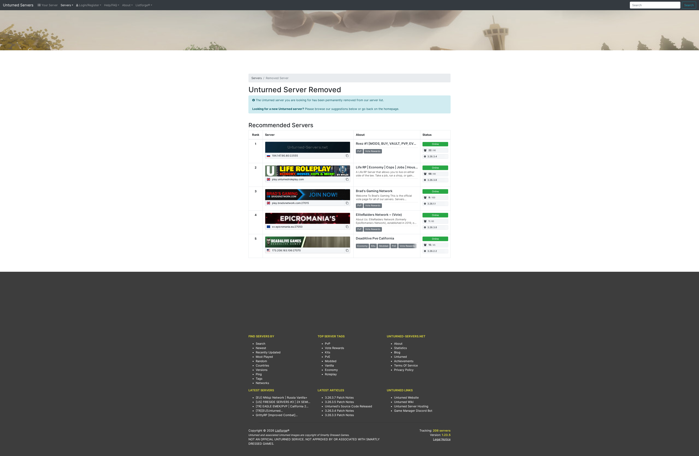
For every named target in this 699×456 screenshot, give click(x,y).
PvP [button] (359, 151)
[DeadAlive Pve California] (307, 242)
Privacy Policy (404, 370)
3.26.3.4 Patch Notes (339, 410)
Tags (259, 378)
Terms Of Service (406, 365)
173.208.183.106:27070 (286, 250)
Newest (261, 348)
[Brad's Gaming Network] (307, 194)
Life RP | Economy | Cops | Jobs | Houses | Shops (393, 167)
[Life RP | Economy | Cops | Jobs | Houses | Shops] (307, 170)
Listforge (281, 430)
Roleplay (331, 374)
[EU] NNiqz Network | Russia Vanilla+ (281, 397)
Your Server (49, 5)
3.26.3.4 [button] (432, 156)
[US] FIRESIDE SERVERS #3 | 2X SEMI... (283, 402)
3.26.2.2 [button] (432, 251)
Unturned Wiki (404, 402)
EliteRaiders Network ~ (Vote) (379, 215)
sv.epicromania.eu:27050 (287, 226)
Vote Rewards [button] (372, 151)
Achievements (403, 361)
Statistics (400, 348)
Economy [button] (362, 246)
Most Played (264, 356)
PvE (327, 356)
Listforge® (143, 5)
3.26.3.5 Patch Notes (339, 402)
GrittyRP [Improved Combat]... (277, 415)
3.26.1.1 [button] (431, 203)
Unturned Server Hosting (411, 406)
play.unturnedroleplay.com (287, 179)
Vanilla (329, 365)
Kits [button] (373, 246)
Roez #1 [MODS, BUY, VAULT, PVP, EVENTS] (389, 143)
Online (435, 144)
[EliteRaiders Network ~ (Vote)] (307, 218)
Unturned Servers (18, 5)
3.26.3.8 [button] (432, 180)
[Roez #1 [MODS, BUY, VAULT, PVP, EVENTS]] (307, 147)
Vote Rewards (334, 348)
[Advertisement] (349, 63)
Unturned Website (406, 397)
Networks (262, 383)
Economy (331, 370)
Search (689, 5)
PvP (327, 343)
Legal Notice (442, 439)
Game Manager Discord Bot (413, 410)
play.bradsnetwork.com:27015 (290, 202)
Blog (397, 352)
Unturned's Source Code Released (348, 406)
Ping (259, 374)
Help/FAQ (110, 5)
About (126, 5)
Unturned (400, 356)
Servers (66, 5)
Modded (330, 361)
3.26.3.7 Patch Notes (339, 397)
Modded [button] (383, 246)
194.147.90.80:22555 (284, 155)
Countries (262, 365)
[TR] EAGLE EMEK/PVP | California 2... (282, 406)
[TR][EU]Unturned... (269, 410)
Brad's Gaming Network (374, 191)
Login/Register (88, 5)
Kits (327, 352)
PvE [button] (394, 246)
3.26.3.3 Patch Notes (339, 415)
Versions (261, 370)
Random (261, 361)
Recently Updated (268, 352)
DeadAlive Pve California (375, 238)
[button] (347, 155)
